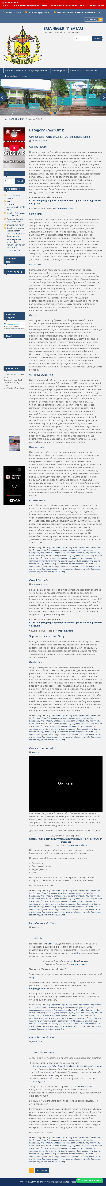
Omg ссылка (90, 552)
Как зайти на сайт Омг (42, 1037)
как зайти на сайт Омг (44, 1052)
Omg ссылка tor (47, 555)
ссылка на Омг (47, 571)
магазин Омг (62, 563)
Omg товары (61, 555)
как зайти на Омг (89, 561)
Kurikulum (74, 70)
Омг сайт (75, 566)
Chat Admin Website (91, 1180)
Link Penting (91, 19)
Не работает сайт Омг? (42, 923)
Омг (91, 563)
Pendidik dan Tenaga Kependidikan (31, 70)
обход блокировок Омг (78, 563)
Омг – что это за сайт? (42, 748)
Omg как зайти (39, 550)
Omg (48, 547)
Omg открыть (46, 552)
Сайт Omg (36, 547)
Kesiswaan (89, 70)
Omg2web (94, 555)
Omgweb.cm (81, 961)
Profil (7, 70)
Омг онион (65, 566)
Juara (9, 201)
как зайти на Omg (73, 561)
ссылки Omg (60, 571)
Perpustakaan (11, 76)
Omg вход (73, 547)
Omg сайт (80, 552)
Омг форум (54, 569)
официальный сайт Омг (84, 569)
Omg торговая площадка (78, 555)
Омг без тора (53, 566)
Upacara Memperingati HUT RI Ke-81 (16, 207)
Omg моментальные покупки (70, 550)
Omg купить (52, 550)
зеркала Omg (44, 561)
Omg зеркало (83, 547)
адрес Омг (44, 558)
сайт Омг (47, 943)
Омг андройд (41, 566)
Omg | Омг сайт (38, 580)
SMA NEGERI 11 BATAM (63, 28)
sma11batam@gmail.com (39, 12)
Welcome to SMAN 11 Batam (87, 12)
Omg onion (55, 547)
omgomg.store (65, 208)
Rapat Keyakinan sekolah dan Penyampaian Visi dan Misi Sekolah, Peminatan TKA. (16, 244)
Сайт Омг (38, 938)
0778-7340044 (13, 12)
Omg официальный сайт (64, 552)
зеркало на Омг (57, 561)
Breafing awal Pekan (15, 225)
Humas (24, 76)
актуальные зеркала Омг (60, 558)
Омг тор (45, 569)
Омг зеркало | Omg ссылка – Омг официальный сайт (60, 136)
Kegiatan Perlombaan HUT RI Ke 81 (50, 5)
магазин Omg (50, 563)
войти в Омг (77, 558)
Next (44, 1170)
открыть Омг (66, 569)
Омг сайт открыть (88, 566)
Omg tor (64, 547)
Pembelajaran (58, 70)
